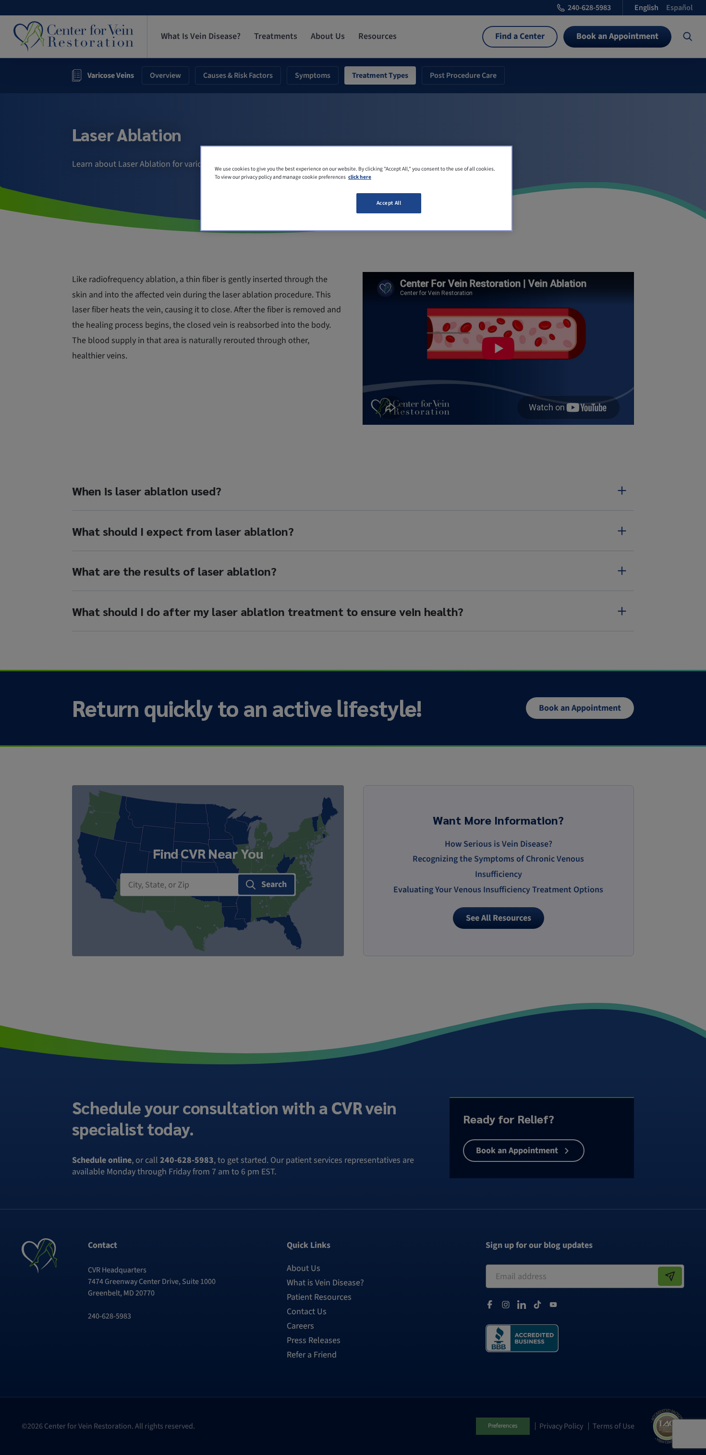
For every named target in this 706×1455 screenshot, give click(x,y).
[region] (356, 188)
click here (359, 177)
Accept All (389, 203)
